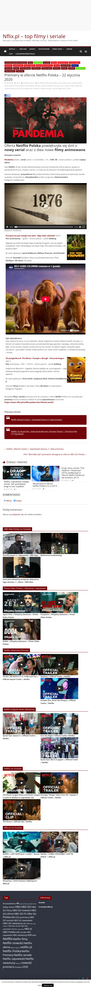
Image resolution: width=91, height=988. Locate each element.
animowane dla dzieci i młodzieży (16, 63)
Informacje (38, 63)
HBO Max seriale (14, 926)
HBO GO (26, 907)
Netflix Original (74, 63)
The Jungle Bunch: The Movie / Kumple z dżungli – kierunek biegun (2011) (44, 88)
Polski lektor (36, 68)
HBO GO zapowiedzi (23, 920)
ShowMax (18, 967)
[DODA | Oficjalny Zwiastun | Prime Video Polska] (22, 629)
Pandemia (49, 86)
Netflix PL (8, 65)
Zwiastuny (20, 71)
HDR (29, 935)
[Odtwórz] (7, 227)
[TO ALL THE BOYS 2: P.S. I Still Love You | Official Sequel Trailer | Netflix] (22, 664)
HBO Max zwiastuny (18, 929)
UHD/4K (71, 68)
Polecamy (9, 68)
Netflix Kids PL (63, 63)
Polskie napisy (47, 68)
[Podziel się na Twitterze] (9, 95)
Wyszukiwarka (10, 71)
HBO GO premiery (20, 917)
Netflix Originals (15, 947)
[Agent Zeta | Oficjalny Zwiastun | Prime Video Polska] (22, 602)
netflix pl (74, 83)
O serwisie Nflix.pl (46, 907)
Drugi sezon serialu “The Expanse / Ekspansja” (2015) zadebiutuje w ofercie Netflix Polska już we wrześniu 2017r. (73, 473)
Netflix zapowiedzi (14, 958)
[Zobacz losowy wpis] (85, 51)
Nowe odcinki (65, 65)
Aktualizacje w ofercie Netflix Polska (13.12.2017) (45, 484)
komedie (46, 63)
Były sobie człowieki (46, 235)
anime (22, 904)
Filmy (30, 63)
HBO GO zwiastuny (12, 923)
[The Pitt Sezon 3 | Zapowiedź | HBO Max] (22, 543)
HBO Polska (9, 932)
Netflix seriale (24, 86)
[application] (45, 206)
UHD (69, 88)
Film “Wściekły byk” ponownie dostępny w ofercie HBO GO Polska (55, 454)
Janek (18, 83)
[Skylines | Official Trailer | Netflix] (59, 664)
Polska (16, 68)
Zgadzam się (48, 985)
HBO (18, 907)
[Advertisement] (45, 15)
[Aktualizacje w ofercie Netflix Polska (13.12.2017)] (45, 467)
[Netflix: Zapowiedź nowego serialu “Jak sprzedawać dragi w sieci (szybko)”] (17, 467)
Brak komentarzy (28, 83)
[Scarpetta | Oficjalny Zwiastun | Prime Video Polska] (59, 602)
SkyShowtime (44, 49)
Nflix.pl (57, 65)
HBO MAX (23, 49)
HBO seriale (21, 932)
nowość (43, 86)
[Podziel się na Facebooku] (5, 95)
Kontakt (42, 902)
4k (38, 83)
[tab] (8, 501)
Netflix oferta (67, 83)
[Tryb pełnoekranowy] (84, 227)
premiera (18, 88)
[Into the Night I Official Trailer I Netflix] (59, 723)
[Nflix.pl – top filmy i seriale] (5, 51)
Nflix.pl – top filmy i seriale (34, 36)
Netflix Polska (18, 65)
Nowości (75, 65)
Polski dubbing (25, 68)
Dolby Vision (9, 907)
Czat (11, 54)
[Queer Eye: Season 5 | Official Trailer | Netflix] (22, 723)
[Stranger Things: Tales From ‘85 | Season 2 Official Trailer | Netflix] (59, 782)
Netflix (12, 49)
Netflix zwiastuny (35, 86)
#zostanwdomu (9, 903)
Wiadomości (80, 68)
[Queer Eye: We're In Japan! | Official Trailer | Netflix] (59, 747)
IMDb (34, 935)
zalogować (16, 514)
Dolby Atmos (32, 904)
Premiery (56, 68)
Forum (69, 49)
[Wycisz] (80, 227)
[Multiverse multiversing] (59, 543)
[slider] (44, 226)
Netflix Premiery (14, 86)
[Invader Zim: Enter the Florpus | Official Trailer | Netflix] (59, 688)
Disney (26, 904)
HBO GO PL (20, 913)
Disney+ (32, 49)
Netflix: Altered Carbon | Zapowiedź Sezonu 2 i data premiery (36, 419)
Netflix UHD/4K (29, 65)
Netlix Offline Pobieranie (44, 65)
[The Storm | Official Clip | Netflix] (22, 809)
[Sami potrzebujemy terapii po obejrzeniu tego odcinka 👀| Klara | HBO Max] (22, 567)
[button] (45, 206)
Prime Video (57, 49)
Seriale (64, 68)
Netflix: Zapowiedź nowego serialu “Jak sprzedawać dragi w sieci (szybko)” (16, 484)
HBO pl (28, 928)
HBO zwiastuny (20, 935)
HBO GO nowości (21, 910)
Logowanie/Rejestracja (25, 54)
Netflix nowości (57, 83)
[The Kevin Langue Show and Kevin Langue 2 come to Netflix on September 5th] (22, 782)
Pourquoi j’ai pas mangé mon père (21, 235)
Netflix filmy (48, 83)
